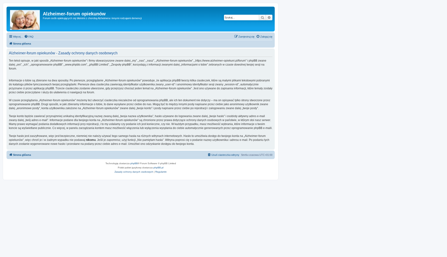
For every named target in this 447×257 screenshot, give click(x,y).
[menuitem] (29, 36)
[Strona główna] (25, 19)
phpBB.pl (158, 167)
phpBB (134, 163)
